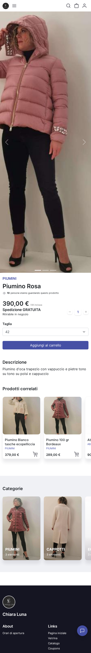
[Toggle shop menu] (14, 6)
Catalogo (54, 643)
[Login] (84, 6)
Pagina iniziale (57, 633)
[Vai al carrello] (76, 6)
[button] (7, 142)
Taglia (7, 324)
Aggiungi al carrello (45, 345)
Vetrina (52, 638)
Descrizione (15, 362)
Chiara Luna (14, 614)
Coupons (54, 648)
